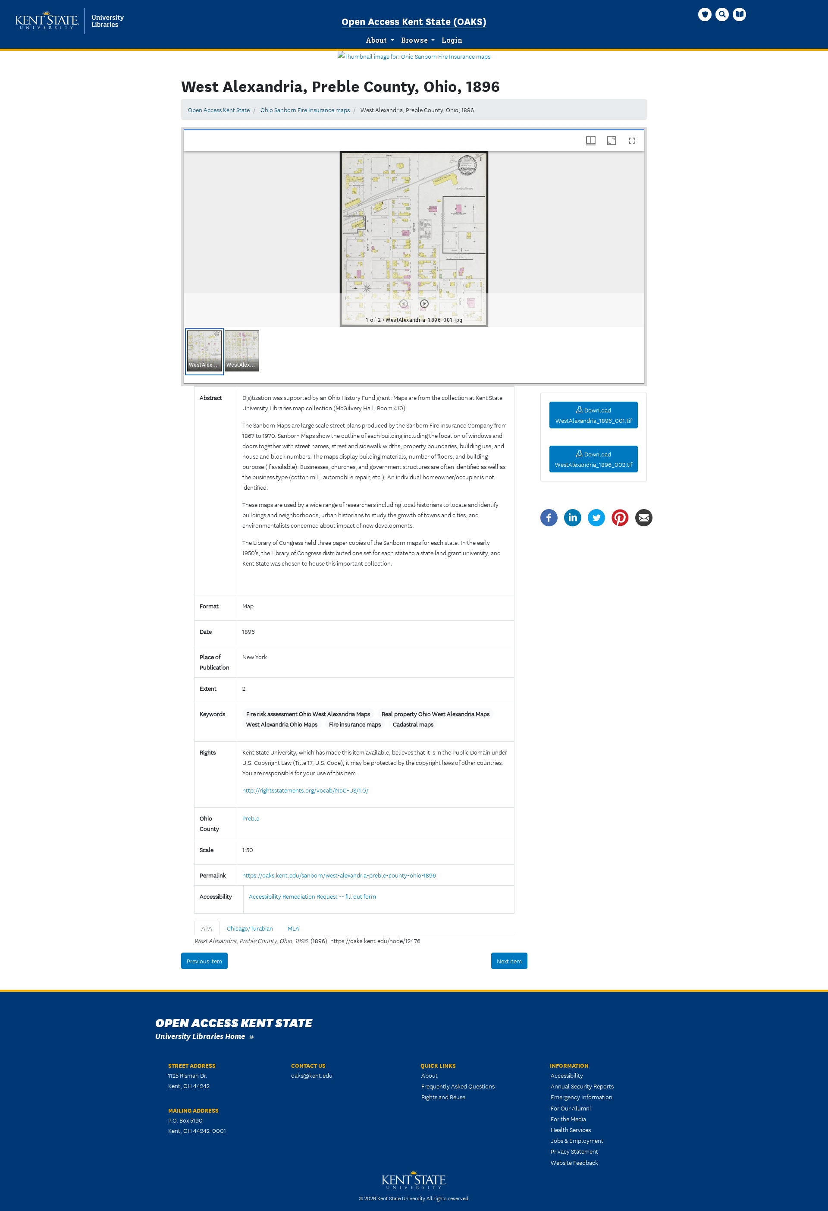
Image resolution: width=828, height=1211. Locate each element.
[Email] (643, 517)
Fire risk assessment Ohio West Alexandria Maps (308, 713)
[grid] (414, 355)
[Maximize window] (611, 140)
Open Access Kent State (219, 109)
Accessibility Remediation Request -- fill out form (312, 896)
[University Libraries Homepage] (739, 14)
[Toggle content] (245, 580)
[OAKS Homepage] (705, 14)
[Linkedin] (572, 517)
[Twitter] (596, 517)
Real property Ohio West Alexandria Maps (435, 713)
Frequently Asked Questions (458, 1086)
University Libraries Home (200, 1035)
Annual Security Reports (582, 1086)
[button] (204, 351)
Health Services (571, 1129)
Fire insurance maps (355, 724)
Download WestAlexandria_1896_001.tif (593, 415)
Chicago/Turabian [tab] (250, 928)
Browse (414, 40)
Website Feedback (574, 1162)
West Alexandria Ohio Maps (281, 724)
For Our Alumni (571, 1108)
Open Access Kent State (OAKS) (414, 21)
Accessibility (567, 1075)
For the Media (568, 1118)
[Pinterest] (620, 517)
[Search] (722, 14)
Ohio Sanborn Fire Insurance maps (305, 109)
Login (452, 40)
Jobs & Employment (577, 1140)
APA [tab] (206, 928)
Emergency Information (581, 1096)
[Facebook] (549, 517)
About (376, 40)
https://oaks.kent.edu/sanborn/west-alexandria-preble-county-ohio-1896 (339, 875)
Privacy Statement (574, 1151)
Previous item (204, 961)
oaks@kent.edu (311, 1075)
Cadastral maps (413, 724)
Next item (509, 961)
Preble (250, 818)
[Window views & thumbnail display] (590, 140)
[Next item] (424, 303)
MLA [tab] (293, 928)
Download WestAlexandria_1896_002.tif (593, 459)
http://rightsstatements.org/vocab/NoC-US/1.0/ (305, 790)
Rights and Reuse (443, 1096)
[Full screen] (632, 140)
